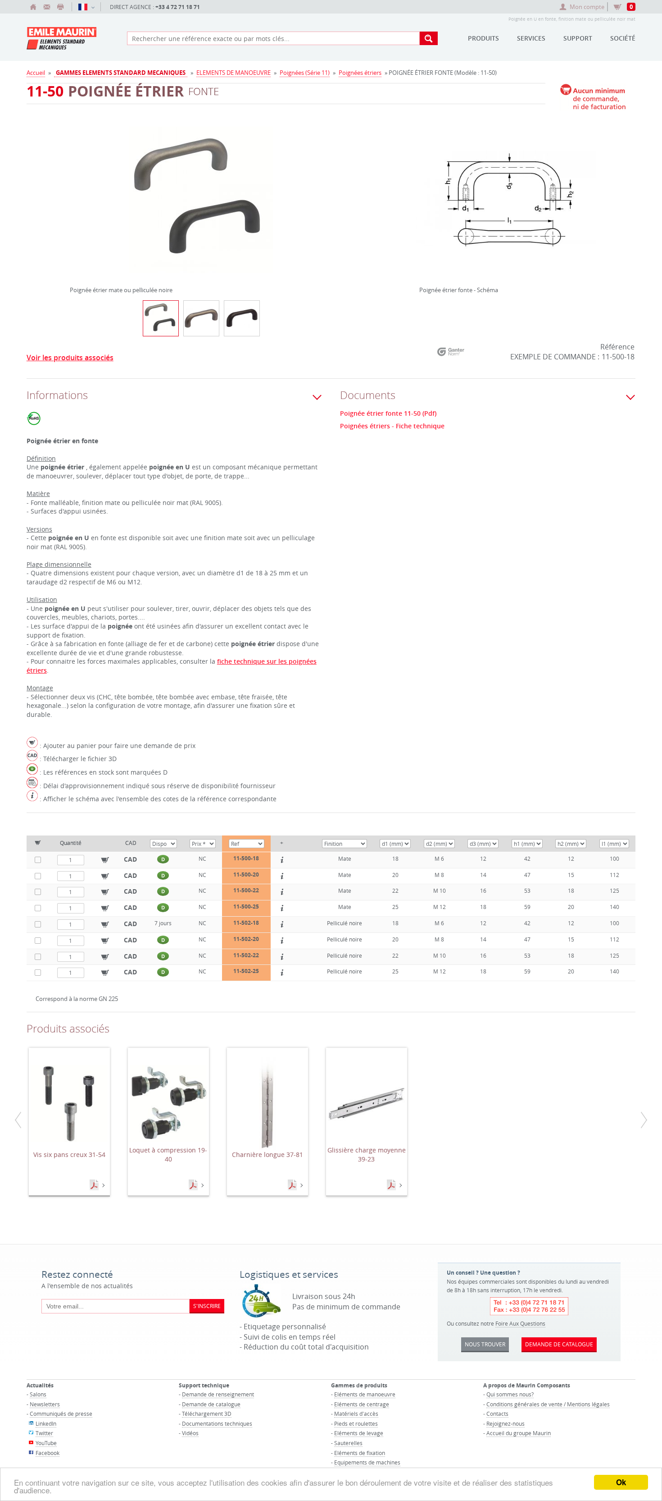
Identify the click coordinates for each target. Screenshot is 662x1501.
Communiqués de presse (61, 1413)
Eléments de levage (358, 1433)
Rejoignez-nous (505, 1423)
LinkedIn (46, 1423)
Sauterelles (348, 1442)
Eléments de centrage (361, 1404)
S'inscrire (207, 1305)
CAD (130, 859)
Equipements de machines (367, 1462)
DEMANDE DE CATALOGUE (559, 1344)
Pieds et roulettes (356, 1423)
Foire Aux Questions (520, 1323)
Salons (38, 1394)
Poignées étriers (360, 73)
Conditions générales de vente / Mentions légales (548, 1404)
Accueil (36, 73)
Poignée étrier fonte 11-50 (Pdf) (388, 413)
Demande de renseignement (218, 1394)
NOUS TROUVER (485, 1344)
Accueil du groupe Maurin (518, 1433)
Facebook (47, 1452)
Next (330, 197)
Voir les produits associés (70, 358)
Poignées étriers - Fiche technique (392, 426)
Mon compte (587, 7)
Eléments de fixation (359, 1452)
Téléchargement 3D (206, 1413)
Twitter (44, 1433)
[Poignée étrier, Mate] (201, 318)
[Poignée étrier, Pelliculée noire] (242, 318)
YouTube (46, 1442)
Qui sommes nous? (510, 1394)
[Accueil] (33, 7)
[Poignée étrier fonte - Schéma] (506, 205)
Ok (621, 1482)
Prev (72, 197)
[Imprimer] (60, 7)
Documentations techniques (217, 1423)
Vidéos (190, 1433)
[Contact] (47, 7)
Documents (95, 1185)
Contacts (497, 1413)
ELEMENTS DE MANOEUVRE (233, 73)
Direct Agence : (155, 7)
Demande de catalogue (211, 1404)
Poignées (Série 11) (305, 73)
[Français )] (86, 7)
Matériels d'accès (356, 1413)
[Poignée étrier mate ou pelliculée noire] (201, 205)
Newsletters (45, 1404)
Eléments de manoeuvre (364, 1394)
